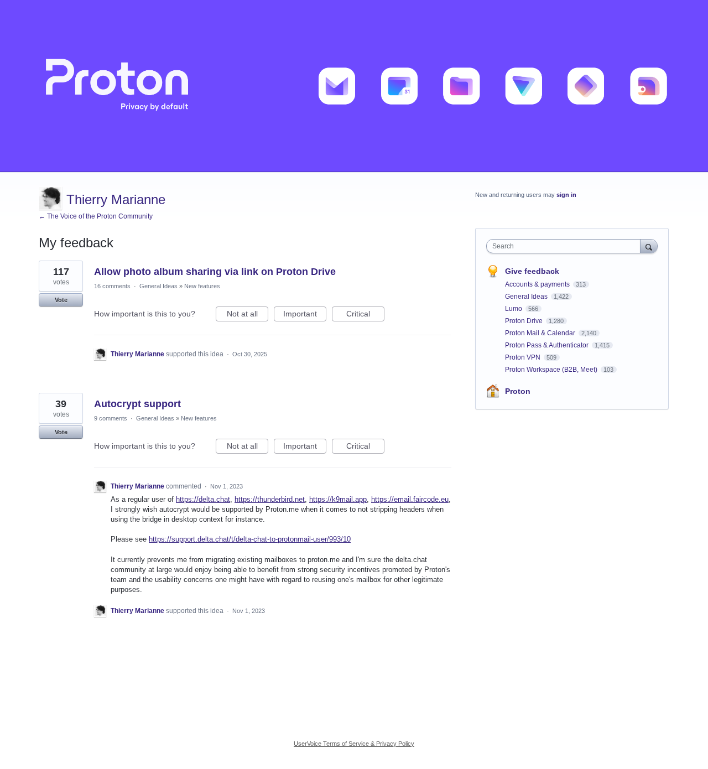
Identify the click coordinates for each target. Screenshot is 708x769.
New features (202, 286)
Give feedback (532, 271)
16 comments (112, 286)
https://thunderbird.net (270, 499)
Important (304, 315)
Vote (61, 300)
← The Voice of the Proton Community (96, 216)
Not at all (247, 315)
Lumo (514, 309)
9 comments (110, 418)
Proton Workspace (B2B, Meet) (552, 369)
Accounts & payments (538, 284)
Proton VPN (523, 357)
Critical (365, 315)
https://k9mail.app (338, 499)
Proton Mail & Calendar (541, 333)
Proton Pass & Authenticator (547, 345)
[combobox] (566, 246)
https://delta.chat (203, 499)
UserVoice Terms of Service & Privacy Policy (354, 743)
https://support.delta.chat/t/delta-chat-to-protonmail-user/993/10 (250, 539)
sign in (566, 194)
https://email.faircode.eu (410, 499)
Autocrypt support (137, 403)
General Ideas (158, 286)
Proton (517, 391)
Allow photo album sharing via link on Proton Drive (215, 271)
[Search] (649, 246)
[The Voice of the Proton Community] (354, 86)
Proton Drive (524, 321)
